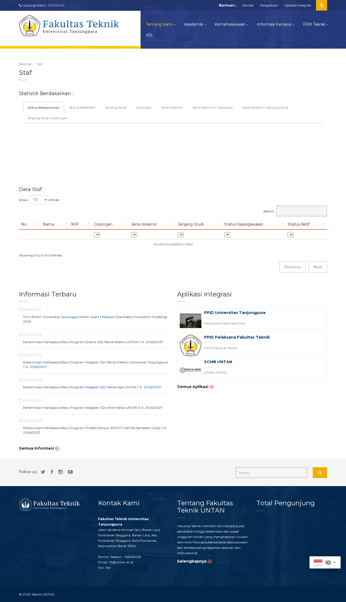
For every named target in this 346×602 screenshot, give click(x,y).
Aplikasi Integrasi (298, 5)
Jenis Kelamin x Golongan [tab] (212, 107)
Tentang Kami (159, 24)
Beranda (25, 64)
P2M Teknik (314, 24)
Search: (269, 211)
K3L (149, 35)
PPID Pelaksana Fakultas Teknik (237, 337)
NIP (75, 224)
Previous (292, 267)
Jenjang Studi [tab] (115, 107)
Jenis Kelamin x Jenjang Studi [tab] (265, 107)
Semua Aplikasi (192, 386)
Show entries (39, 200)
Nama (48, 224)
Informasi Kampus (274, 24)
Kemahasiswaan (230, 24)
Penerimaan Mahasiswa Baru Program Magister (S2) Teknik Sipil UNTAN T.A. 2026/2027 (92, 387)
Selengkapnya (192, 561)
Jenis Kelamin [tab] (172, 107)
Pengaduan (269, 5)
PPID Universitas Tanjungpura (234, 312)
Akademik (193, 24)
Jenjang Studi (191, 224)
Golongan (103, 224)
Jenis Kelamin (144, 224)
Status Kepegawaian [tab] (44, 107)
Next (317, 267)
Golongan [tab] (144, 107)
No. (24, 224)
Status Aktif (299, 224)
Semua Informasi (36, 448)
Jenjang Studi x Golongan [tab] (48, 118)
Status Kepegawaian (243, 224)
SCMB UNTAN (218, 361)
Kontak (248, 5)
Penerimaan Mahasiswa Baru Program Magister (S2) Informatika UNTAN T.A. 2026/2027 (92, 408)
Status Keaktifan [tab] (82, 107)
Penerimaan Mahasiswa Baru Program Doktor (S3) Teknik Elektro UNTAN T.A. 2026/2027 (93, 342)
